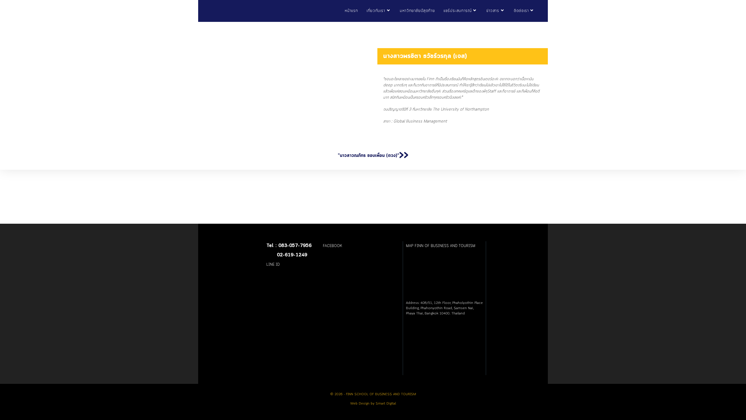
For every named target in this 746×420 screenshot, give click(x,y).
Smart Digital (386, 403)
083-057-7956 (295, 245)
